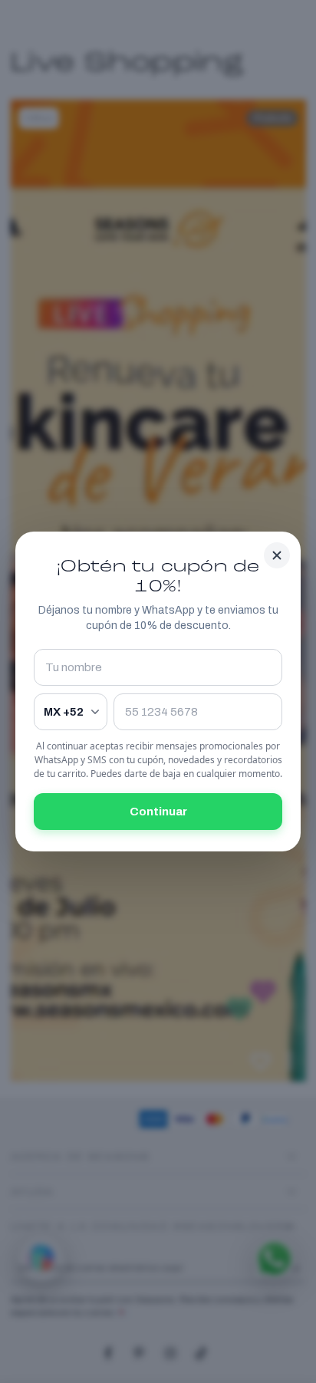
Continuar (158, 811)
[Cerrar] (277, 555)
